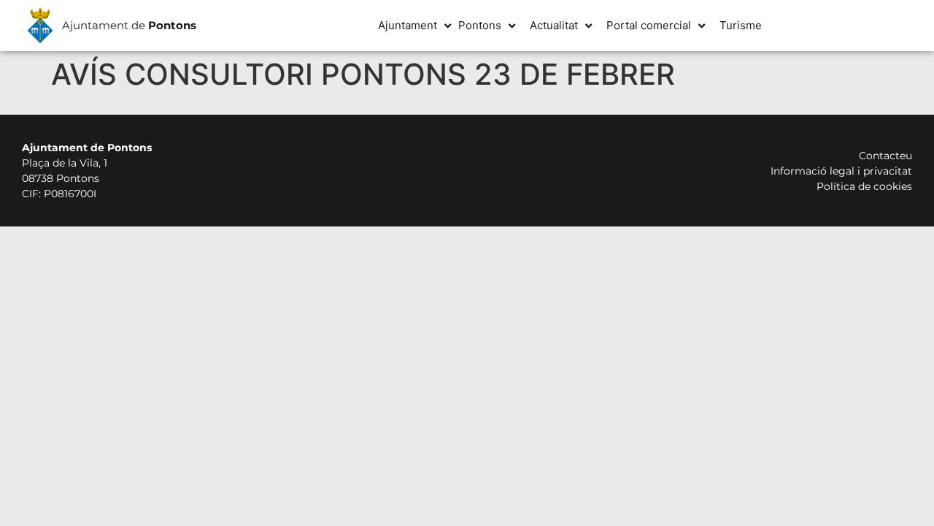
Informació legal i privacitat (841, 171)
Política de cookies (864, 186)
